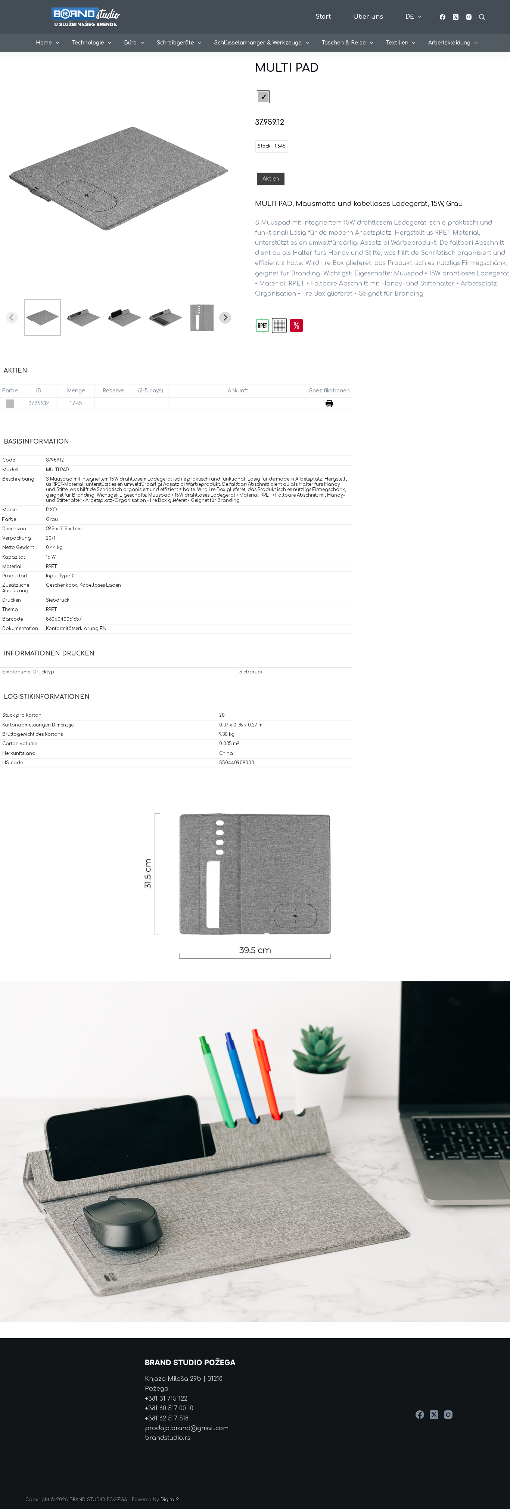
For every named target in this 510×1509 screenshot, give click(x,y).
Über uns (368, 16)
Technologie (88, 43)
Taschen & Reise (344, 43)
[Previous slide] (12, 318)
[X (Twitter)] (455, 17)
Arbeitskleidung (449, 43)
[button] (42, 317)
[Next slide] (225, 318)
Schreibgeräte (175, 43)
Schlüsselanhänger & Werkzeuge (258, 43)
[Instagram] (469, 17)
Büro (130, 43)
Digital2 (170, 1499)
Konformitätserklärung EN (76, 628)
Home (44, 43)
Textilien (397, 43)
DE (409, 16)
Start (323, 16)
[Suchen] (482, 17)
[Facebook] (442, 17)
